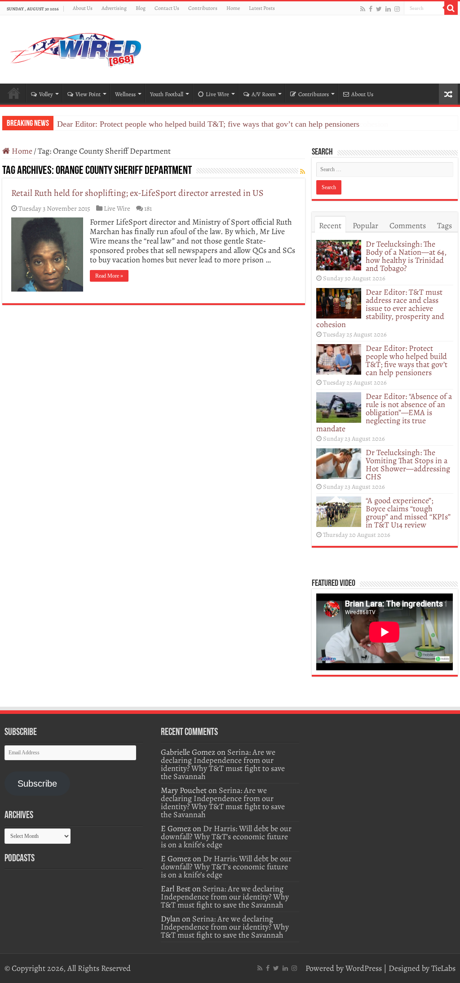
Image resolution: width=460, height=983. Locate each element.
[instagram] (397, 8)
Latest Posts (262, 8)
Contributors (202, 8)
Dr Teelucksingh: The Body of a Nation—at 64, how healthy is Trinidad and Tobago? (406, 256)
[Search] (451, 8)
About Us (83, 8)
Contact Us (167, 8)
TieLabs (443, 968)
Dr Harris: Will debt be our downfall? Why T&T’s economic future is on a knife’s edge (226, 836)
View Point (88, 94)
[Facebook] (370, 8)
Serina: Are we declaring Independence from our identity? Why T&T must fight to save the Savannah (223, 764)
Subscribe (37, 783)
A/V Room (264, 94)
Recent (330, 225)
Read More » (109, 276)
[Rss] (362, 8)
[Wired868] (76, 47)
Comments (407, 225)
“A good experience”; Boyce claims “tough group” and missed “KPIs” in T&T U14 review (408, 512)
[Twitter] (379, 8)
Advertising (114, 8)
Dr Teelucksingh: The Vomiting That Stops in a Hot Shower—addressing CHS (408, 464)
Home (233, 8)
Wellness (125, 94)
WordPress (363, 968)
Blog (141, 8)
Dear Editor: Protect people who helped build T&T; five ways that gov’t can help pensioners (208, 124)
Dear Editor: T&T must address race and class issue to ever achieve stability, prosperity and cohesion (380, 308)
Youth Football (166, 94)
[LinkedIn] (388, 8)
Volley (46, 94)
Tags (444, 225)
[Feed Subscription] (302, 172)
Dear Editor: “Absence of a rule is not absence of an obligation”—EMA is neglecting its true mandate (384, 412)
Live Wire (217, 94)
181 (148, 208)
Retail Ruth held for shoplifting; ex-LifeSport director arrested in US (137, 193)
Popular (365, 225)
